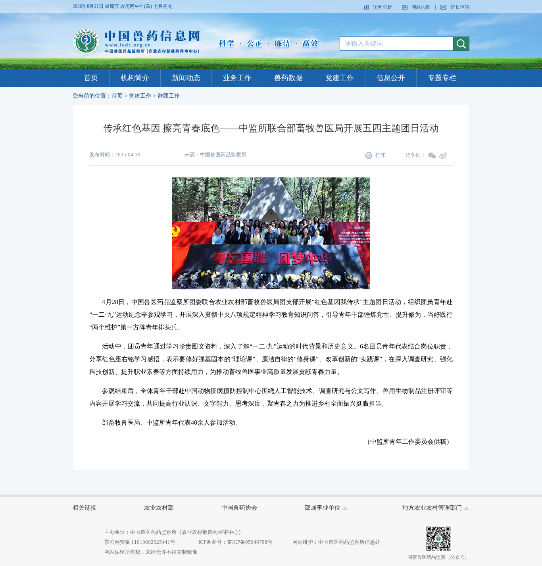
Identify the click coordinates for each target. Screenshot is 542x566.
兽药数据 (288, 78)
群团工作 (169, 96)
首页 (91, 78)
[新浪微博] (443, 155)
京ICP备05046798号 (250, 542)
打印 (380, 155)
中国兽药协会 (239, 507)
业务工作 (237, 78)
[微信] (432, 155)
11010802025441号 (152, 542)
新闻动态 (186, 78)
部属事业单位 (323, 507)
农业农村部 (159, 507)
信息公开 (391, 78)
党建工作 (339, 78)
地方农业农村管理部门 (432, 507)
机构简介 (135, 78)
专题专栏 (442, 78)
